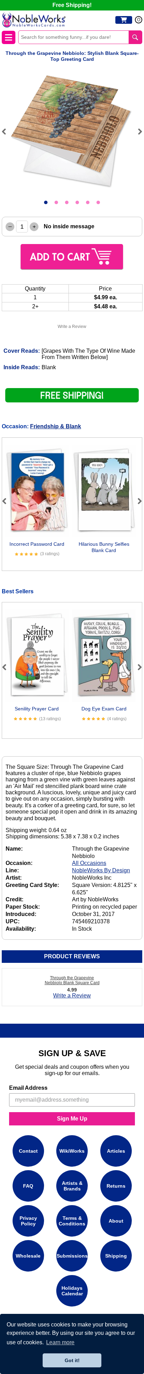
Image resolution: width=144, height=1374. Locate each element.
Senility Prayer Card (37, 708)
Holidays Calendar (72, 1290)
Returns (116, 1186)
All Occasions (89, 863)
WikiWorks (72, 1151)
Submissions (72, 1256)
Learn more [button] (60, 1342)
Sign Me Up (72, 1119)
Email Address (28, 1088)
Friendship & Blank (55, 426)
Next (137, 131)
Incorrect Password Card (36, 544)
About (116, 1221)
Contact (28, 1151)
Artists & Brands (72, 1185)
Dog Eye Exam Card (104, 708)
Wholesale (28, 1256)
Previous (7, 131)
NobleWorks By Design (101, 870)
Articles (116, 1151)
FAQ (28, 1186)
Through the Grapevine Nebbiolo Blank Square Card (72, 980)
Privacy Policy (28, 1220)
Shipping (116, 1256)
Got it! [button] (72, 1360)
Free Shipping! (72, 5)
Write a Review (72, 326)
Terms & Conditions (72, 1220)
